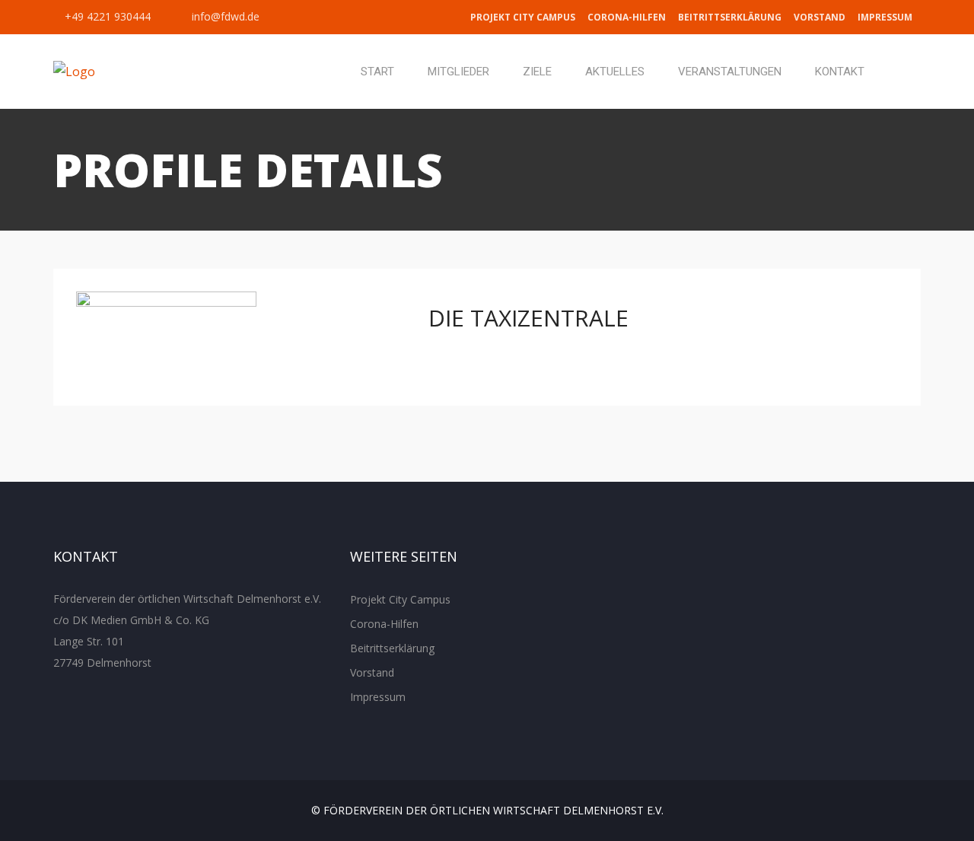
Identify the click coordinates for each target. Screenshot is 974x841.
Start (377, 71)
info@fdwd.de (224, 16)
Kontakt (839, 71)
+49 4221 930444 (106, 16)
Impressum (885, 17)
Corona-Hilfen (626, 17)
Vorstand (819, 17)
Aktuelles (615, 71)
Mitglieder (458, 71)
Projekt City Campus (522, 17)
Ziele (537, 71)
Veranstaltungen (729, 71)
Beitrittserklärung (729, 17)
